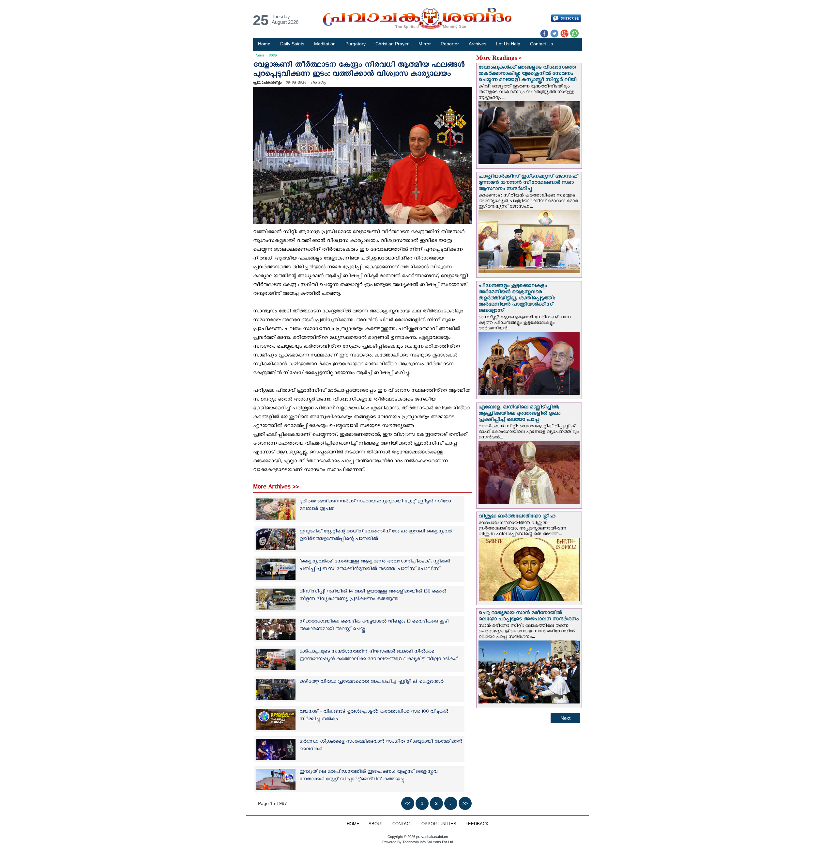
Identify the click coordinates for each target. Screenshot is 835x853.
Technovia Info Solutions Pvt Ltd (427, 842)
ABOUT (376, 824)
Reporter (450, 43)
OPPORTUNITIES (438, 824)
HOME (353, 824)
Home (264, 43)
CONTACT (402, 824)
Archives (477, 43)
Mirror (424, 43)
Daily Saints (292, 43)
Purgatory (355, 43)
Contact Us (541, 43)
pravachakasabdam (432, 837)
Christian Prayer (392, 43)
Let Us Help (508, 43)
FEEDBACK (477, 824)
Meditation (325, 43)
